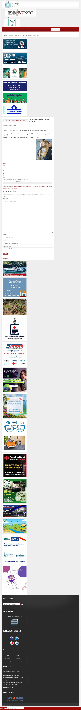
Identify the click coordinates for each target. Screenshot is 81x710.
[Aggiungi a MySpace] (24, 179)
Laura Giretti (9, 124)
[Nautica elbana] (14, 557)
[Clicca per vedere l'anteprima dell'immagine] (16, 120)
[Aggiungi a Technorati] (20, 179)
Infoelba (9, 705)
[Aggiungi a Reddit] (22, 179)
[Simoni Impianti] (14, 354)
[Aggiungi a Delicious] (13, 179)
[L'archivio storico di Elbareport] (14, 622)
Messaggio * (6, 198)
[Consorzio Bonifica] (14, 526)
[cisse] (15, 97)
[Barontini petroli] (14, 511)
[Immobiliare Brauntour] (14, 287)
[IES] (14, 380)
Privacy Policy (8, 661)
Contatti (17, 655)
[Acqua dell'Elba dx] (12, 22)
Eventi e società (12, 182)
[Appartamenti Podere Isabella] (14, 577)
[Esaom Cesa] (15, 109)
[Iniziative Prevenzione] (14, 465)
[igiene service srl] (14, 490)
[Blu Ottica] (14, 426)
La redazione (8, 658)
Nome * (4, 234)
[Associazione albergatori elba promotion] (15, 72)
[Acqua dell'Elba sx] (12, 4)
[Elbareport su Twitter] (17, 638)
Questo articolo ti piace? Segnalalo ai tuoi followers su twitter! (27, 179)
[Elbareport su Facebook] (12, 638)
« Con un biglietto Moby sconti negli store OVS (24, 186)
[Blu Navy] (15, 44)
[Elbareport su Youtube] (12, 642)
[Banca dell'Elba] (14, 541)
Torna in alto (5, 258)
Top (2, 704)
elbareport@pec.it (19, 682)
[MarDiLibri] (15, 85)
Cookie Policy (19, 661)
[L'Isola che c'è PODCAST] (14, 328)
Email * (4, 240)
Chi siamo (7, 655)
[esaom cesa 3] (14, 268)
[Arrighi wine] (14, 307)
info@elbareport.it (9, 682)
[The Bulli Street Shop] (14, 443)
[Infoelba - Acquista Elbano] (14, 405)
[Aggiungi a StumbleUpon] (18, 179)
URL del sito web (7, 246)
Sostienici (18, 658)
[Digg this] (15, 179)
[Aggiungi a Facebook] (11, 179)
